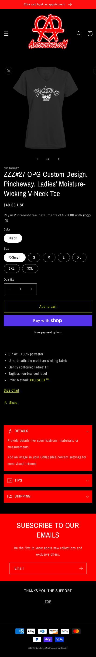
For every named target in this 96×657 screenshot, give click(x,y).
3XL (30, 268)
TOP (48, 601)
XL (79, 257)
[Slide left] (37, 159)
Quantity (9, 279)
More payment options (48, 332)
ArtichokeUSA (42, 648)
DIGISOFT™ (40, 380)
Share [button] (13, 402)
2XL (12, 268)
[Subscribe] (81, 568)
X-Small (15, 257)
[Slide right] (58, 159)
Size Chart (11, 390)
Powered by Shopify (58, 648)
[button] (6, 33)
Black (13, 238)
